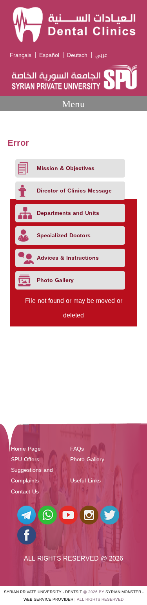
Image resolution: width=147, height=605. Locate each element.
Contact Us (25, 492)
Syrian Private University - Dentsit (43, 592)
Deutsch (77, 55)
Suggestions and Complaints (32, 475)
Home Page (26, 449)
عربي (101, 55)
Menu (73, 104)
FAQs (77, 449)
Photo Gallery (87, 459)
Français (20, 55)
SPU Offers (25, 459)
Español (49, 55)
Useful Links (85, 481)
